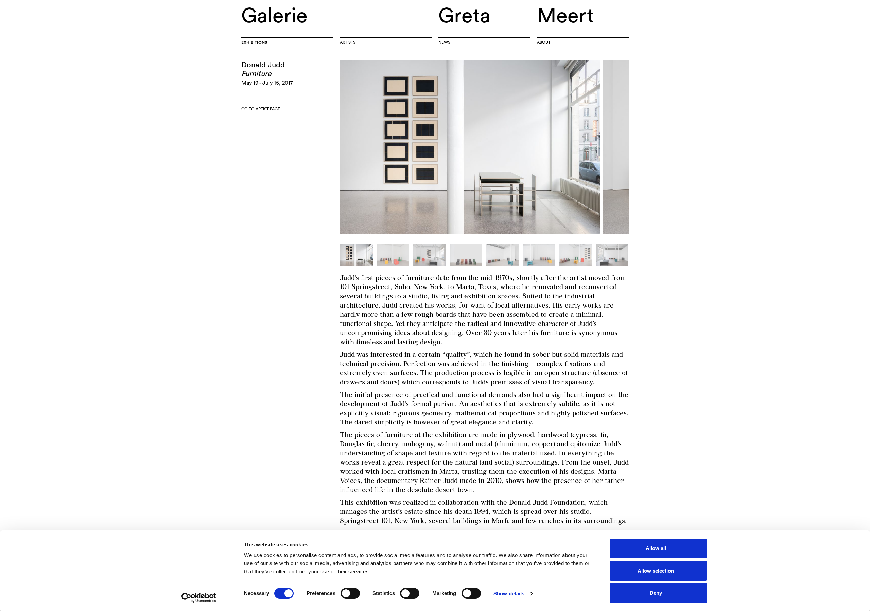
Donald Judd (263, 65)
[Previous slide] (412, 147)
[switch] (350, 593)
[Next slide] (556, 147)
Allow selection (656, 571)
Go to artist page (260, 109)
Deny (656, 593)
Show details (508, 593)
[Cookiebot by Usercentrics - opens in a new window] (199, 598)
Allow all (656, 548)
